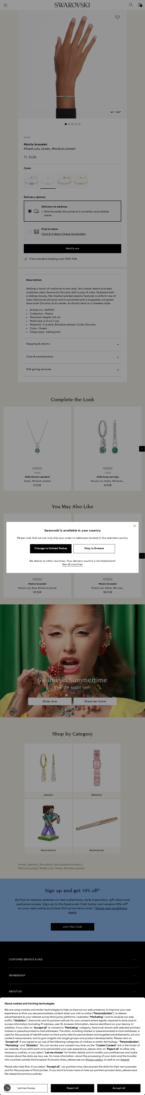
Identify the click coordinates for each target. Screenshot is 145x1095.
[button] (134, 525)
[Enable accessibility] (7, 1087)
